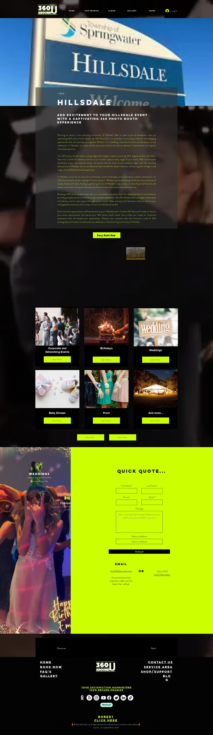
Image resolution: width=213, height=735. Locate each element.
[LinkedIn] (123, 698)
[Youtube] (103, 698)
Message (139, 508)
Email (151, 497)
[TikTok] (130, 698)
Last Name (151, 486)
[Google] (82, 698)
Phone (126, 497)
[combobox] (139, 541)
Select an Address (139, 536)
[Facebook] (109, 698)
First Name (126, 486)
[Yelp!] (89, 698)
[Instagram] (96, 698)
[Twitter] (116, 698)
